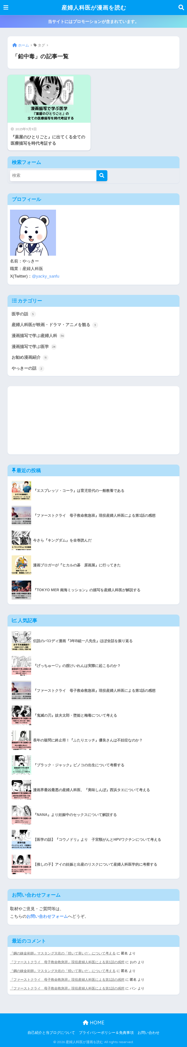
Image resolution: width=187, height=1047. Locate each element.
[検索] (101, 175)
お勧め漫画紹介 (29, 357)
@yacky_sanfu (45, 276)
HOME (96, 1022)
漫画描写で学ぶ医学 (34, 346)
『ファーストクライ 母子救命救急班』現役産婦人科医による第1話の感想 (67, 962)
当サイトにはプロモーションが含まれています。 (93, 21)
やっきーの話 (27, 368)
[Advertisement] (94, 420)
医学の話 (23, 314)
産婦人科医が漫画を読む (94, 7)
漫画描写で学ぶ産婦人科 (38, 335)
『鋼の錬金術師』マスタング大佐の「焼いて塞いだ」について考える (63, 953)
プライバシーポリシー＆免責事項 (106, 1033)
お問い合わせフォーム (47, 916)
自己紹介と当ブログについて (51, 1033)
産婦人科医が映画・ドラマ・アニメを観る (54, 324)
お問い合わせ (148, 1033)
